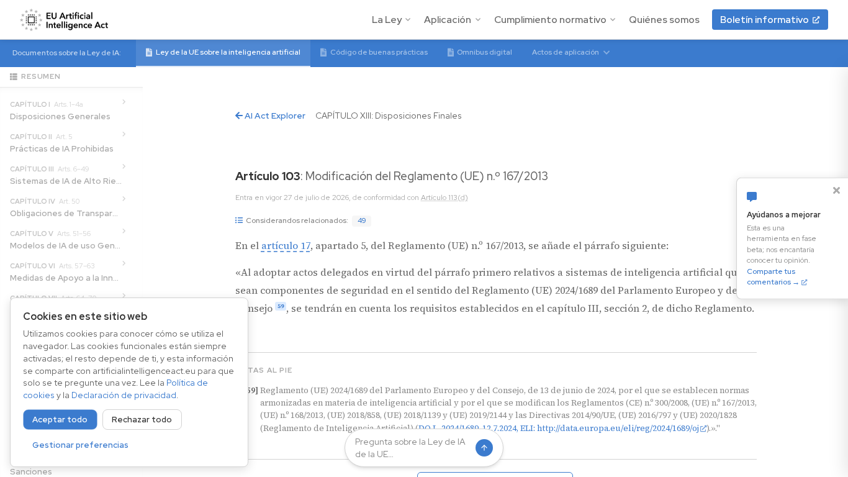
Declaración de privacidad (123, 395)
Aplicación (447, 19)
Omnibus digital (484, 52)
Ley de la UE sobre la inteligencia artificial (228, 52)
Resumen (41, 76)
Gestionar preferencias (80, 445)
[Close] (836, 190)
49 (362, 220)
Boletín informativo (764, 19)
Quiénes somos (664, 19)
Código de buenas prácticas (379, 52)
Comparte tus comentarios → (773, 276)
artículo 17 (285, 245)
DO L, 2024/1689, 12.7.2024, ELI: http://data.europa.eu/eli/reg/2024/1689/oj (558, 428)
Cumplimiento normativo (550, 19)
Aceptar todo (60, 419)
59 (280, 306)
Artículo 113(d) (444, 197)
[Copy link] (581, 177)
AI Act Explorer (274, 115)
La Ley (387, 19)
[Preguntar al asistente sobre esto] (561, 177)
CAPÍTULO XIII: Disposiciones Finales (388, 115)
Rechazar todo (142, 419)
